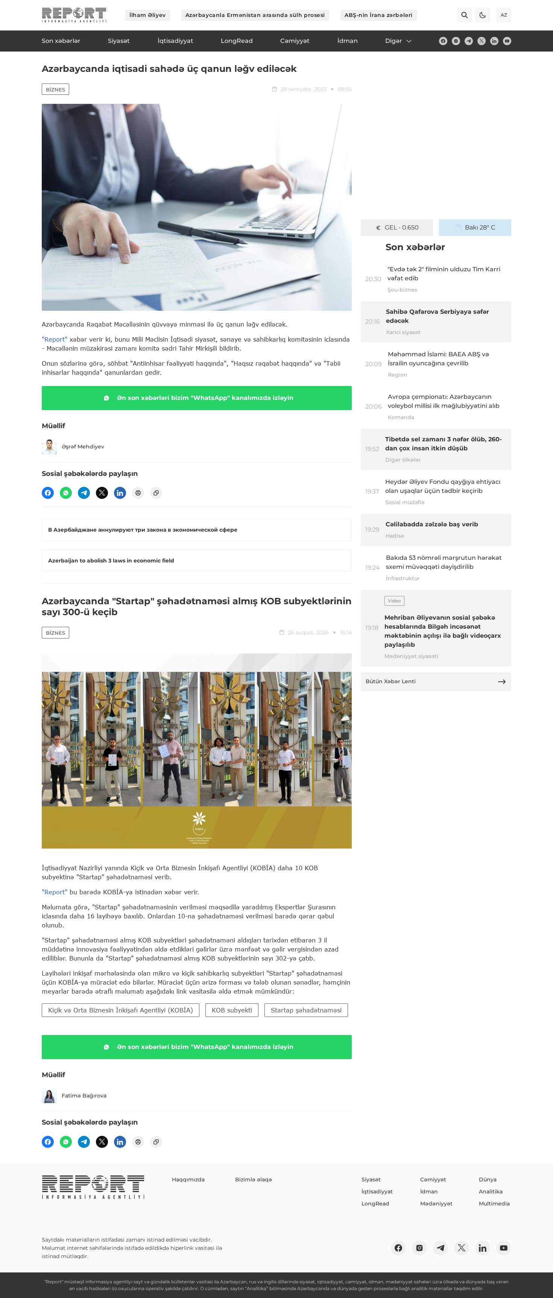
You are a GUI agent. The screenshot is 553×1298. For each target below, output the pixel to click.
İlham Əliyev (147, 15)
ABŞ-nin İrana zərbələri (379, 15)
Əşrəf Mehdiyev (83, 446)
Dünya (488, 1179)
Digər (393, 40)
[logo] (74, 15)
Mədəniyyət (436, 1203)
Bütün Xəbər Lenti (391, 681)
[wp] (66, 493)
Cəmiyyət (433, 1179)
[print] (138, 493)
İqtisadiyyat (377, 1191)
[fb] (443, 41)
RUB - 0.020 (402, 227)
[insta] (456, 41)
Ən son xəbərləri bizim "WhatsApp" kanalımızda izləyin (205, 397)
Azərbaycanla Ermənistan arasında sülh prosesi (255, 15)
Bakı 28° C (480, 227)
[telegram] (469, 41)
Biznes (55, 90)
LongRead (375, 1203)
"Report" (54, 339)
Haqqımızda (188, 1179)
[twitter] (481, 41)
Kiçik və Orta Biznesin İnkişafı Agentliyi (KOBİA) (120, 1010)
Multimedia (494, 1203)
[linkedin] (494, 41)
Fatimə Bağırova (84, 1095)
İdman (429, 1191)
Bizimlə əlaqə (253, 1179)
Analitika (491, 1191)
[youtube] (507, 41)
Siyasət (371, 1179)
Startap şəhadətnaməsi (306, 1010)
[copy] (156, 493)
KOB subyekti (232, 1010)
